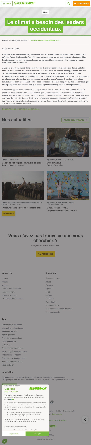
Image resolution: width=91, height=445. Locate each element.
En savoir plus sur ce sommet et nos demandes (20, 108)
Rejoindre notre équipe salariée (14, 358)
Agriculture (50, 288)
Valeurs (5, 281)
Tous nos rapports (53, 312)
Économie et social (53, 278)
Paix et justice (51, 302)
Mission (5, 278)
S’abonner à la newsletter (12, 324)
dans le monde (57, 414)
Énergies (49, 285)
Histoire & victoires (9, 295)
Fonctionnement (8, 292)
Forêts (48, 292)
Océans (49, 295)
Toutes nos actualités (74, 120)
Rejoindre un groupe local (12, 338)
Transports (50, 298)
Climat (48, 281)
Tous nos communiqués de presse (59, 308)
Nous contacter (8, 365)
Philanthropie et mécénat (11, 354)
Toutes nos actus (52, 305)
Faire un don (7, 344)
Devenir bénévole (9, 341)
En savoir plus (8, 214)
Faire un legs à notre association (14, 351)
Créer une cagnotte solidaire (13, 348)
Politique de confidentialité (65, 411)
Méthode (5, 285)
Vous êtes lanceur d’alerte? (12, 361)
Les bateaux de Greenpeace (13, 298)
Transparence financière (11, 288)
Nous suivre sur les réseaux (13, 328)
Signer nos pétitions (9, 331)
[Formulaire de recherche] (68, 3)
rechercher (47, 254)
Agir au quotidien (8, 334)
